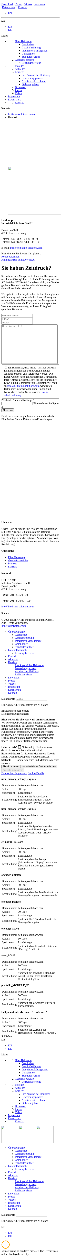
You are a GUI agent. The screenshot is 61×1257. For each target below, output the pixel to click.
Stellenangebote (23, 674)
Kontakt (22, 7)
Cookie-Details (36, 773)
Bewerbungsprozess (25, 668)
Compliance (21, 643)
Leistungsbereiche (24, 653)
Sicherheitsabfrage (17, 400)
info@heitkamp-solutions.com (26, 247)
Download (7, 4)
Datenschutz (8, 7)
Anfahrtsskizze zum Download (18, 259)
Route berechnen (10, 256)
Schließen (6, 1036)
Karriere (12, 566)
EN (10, 13)
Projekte (12, 563)
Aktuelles (13, 659)
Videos (28, 4)
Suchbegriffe (8, 698)
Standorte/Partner (24, 646)
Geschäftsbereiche (18, 560)
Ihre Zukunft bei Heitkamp (29, 665)
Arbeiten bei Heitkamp (27, 671)
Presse (18, 4)
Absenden (8, 410)
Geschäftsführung (24, 637)
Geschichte (21, 634)
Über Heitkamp (16, 557)
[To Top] (5, 1247)
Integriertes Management (28, 640)
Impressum (39, 4)
